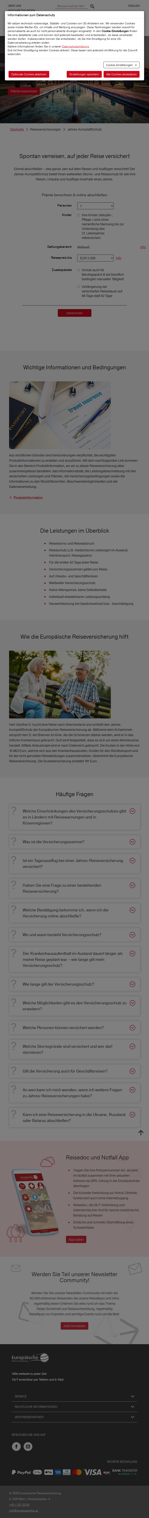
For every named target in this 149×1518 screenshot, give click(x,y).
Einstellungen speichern (84, 74)
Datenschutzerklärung (75, 46)
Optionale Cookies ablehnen (29, 74)
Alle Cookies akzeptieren (121, 74)
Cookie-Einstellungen (120, 65)
